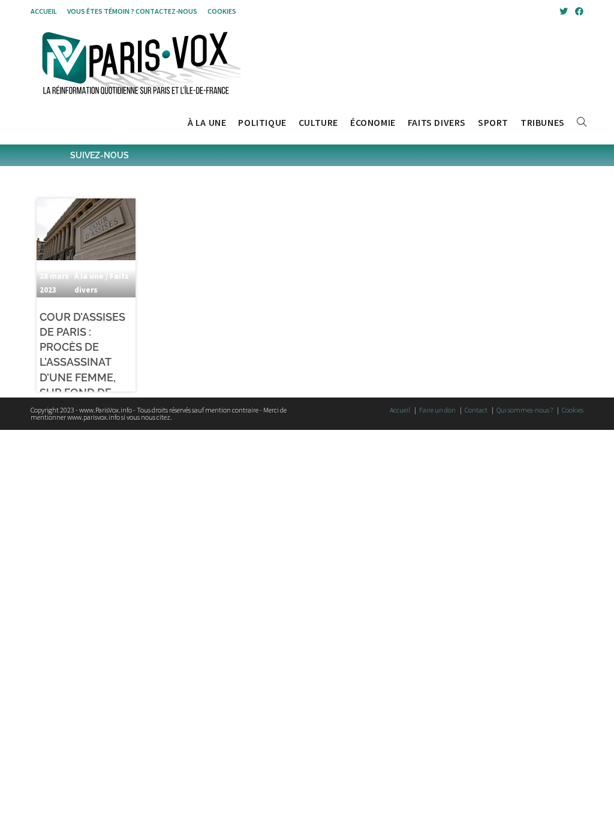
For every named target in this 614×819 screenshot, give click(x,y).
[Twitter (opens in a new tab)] (563, 11)
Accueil (44, 11)
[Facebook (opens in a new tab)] (577, 11)
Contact (476, 409)
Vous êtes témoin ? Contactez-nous (132, 11)
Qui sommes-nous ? (524, 409)
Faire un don (437, 409)
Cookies (221, 11)
